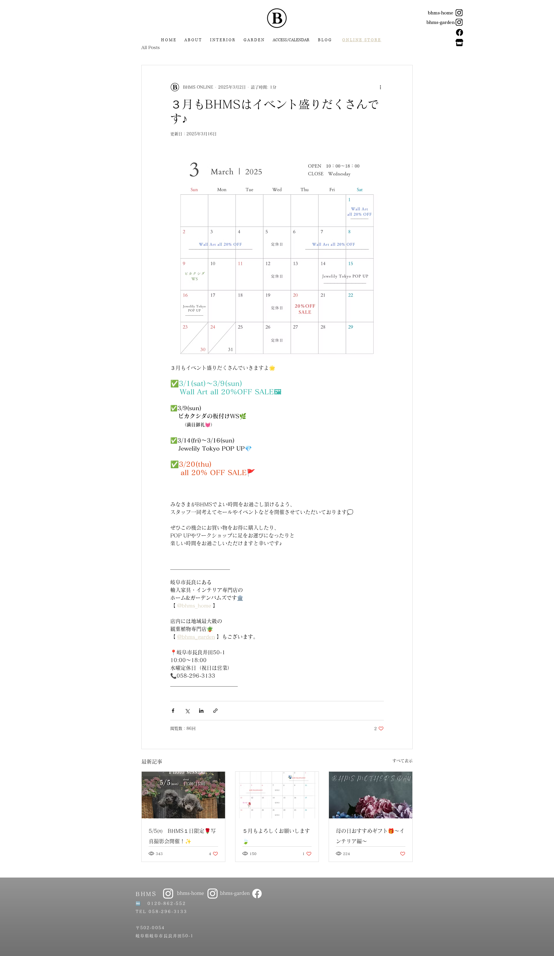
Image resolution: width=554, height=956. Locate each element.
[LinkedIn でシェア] (201, 710)
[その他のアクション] (380, 87)
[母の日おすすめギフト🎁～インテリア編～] (370, 795)
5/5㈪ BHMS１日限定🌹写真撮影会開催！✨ (182, 836)
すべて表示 (402, 761)
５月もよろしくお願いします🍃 (276, 836)
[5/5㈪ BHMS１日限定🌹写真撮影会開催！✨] (183, 795)
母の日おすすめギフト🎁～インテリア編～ (370, 836)
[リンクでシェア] (215, 710)
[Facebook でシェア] (173, 710)
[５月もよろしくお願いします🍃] (277, 795)
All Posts (150, 47)
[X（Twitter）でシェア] (187, 710)
